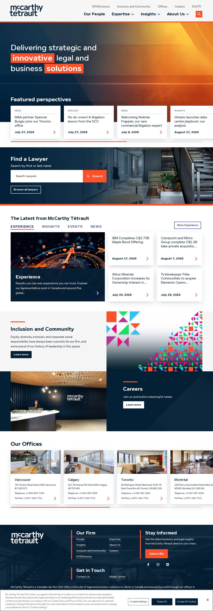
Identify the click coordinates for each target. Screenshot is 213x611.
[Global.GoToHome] (27, 10)
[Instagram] (158, 565)
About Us (176, 14)
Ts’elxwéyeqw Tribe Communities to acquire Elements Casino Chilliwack (178, 279)
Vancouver (23, 480)
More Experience (187, 225)
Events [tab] (75, 227)
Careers (180, 6)
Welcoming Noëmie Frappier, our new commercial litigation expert (141, 121)
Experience (28, 277)
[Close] (207, 600)
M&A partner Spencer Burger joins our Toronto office (33, 121)
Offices (162, 6)
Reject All (162, 602)
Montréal (181, 480)
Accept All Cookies (186, 602)
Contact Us (83, 577)
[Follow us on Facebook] (148, 565)
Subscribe (156, 553)
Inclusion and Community (133, 6)
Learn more (21, 354)
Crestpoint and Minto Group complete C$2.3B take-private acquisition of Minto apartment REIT (179, 242)
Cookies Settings (138, 602)
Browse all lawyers (26, 189)
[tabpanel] (106, 266)
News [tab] (96, 227)
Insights (148, 14)
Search (97, 176)
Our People (94, 14)
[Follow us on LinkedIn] (168, 565)
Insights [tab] (51, 227)
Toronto (127, 480)
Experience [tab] (22, 227)
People (80, 539)
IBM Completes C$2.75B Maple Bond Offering (130, 240)
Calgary (73, 480)
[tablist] (82, 227)
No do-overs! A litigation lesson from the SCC (86, 119)
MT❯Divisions (101, 6)
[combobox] (47, 176)
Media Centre (117, 577)
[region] (106, 600)
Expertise (121, 14)
